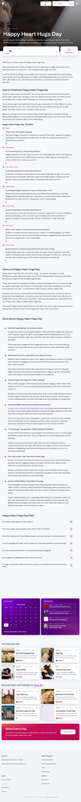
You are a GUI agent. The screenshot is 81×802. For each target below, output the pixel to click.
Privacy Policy (6, 780)
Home (4, 28)
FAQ (43, 768)
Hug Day (59, 653)
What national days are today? (12, 760)
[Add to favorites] (37, 650)
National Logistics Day (25, 711)
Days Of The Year (36, 797)
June (9, 28)
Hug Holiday (21, 669)
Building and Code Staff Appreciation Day (57, 626)
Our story (45, 780)
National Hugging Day (25, 653)
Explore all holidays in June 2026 (15, 631)
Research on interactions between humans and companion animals (35, 460)
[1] (6, 143)
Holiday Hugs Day (63, 669)
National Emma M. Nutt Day (58, 613)
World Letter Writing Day (58, 620)
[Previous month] (5, 604)
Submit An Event (47, 760)
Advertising (46, 772)
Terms (4, 791)
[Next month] (36, 604)
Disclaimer (5, 787)
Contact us (45, 783)
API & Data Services (49, 764)
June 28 (15, 28)
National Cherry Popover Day (59, 607)
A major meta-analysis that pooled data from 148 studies (30, 408)
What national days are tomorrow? (14, 764)
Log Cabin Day (22, 694)
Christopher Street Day (65, 711)
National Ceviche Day (65, 694)
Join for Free (68, 732)
